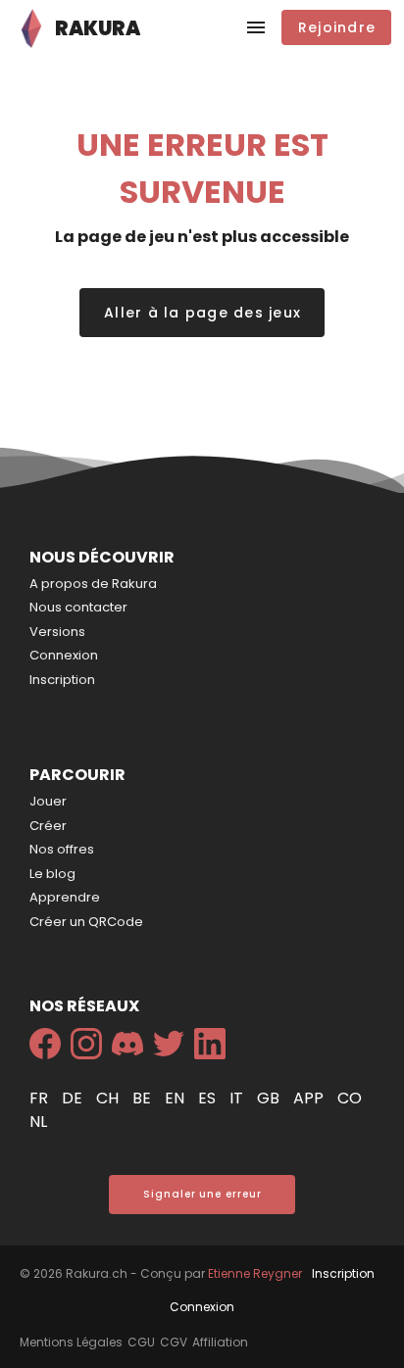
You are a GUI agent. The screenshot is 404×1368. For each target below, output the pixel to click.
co (349, 1098)
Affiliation (220, 1342)
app (310, 1098)
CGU (141, 1342)
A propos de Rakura (93, 583)
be (143, 1098)
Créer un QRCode (86, 921)
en (176, 1098)
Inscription (62, 679)
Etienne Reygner (255, 1273)
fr (40, 1098)
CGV (173, 1342)
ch (109, 1098)
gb (270, 1098)
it (238, 1098)
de (74, 1098)
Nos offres (61, 849)
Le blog (52, 873)
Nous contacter (78, 607)
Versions (57, 631)
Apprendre (64, 897)
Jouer (48, 801)
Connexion (63, 655)
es (209, 1098)
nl (38, 1121)
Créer (48, 825)
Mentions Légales (71, 1342)
